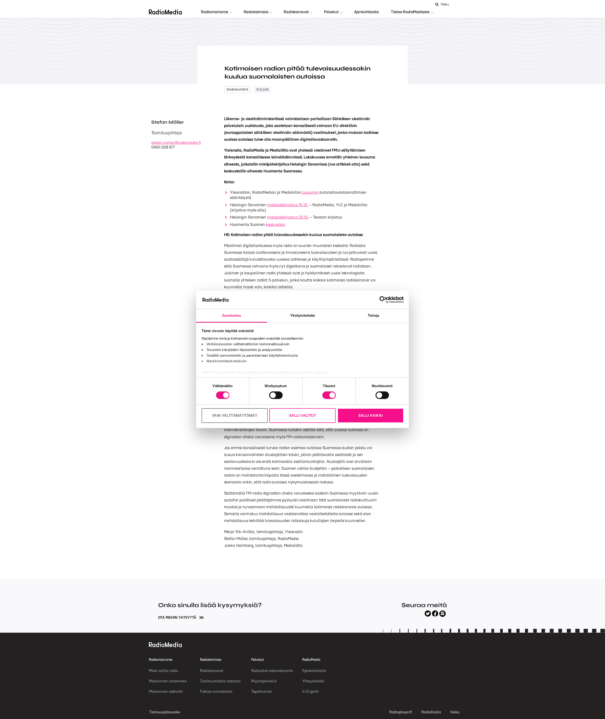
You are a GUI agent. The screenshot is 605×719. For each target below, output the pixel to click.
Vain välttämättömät (234, 415)
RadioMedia (311, 659)
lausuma (309, 192)
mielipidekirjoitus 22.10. (288, 217)
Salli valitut (302, 415)
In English (310, 691)
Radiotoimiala (256, 11)
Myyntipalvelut (264, 681)
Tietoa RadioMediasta (410, 11)
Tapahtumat (261, 691)
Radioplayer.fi (400, 712)
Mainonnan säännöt (166, 691)
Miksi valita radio (163, 670)
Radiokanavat (296, 11)
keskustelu (275, 224)
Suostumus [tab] (231, 315)
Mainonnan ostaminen (168, 681)
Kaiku (455, 712)
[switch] (276, 395)
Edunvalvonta (237, 89)
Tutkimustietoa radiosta (220, 681)
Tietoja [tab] (373, 315)
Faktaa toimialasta (216, 691)
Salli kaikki (370, 415)
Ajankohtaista (366, 11)
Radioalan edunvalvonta (272, 670)
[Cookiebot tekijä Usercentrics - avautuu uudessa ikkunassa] (383, 299)
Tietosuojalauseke (164, 712)
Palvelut (331, 11)
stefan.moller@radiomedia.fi (176, 142)
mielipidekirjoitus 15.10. (287, 204)
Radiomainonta (214, 11)
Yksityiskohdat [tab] (302, 315)
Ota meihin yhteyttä (177, 617)
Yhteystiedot (313, 681)
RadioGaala (431, 712)
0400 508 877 (163, 147)
